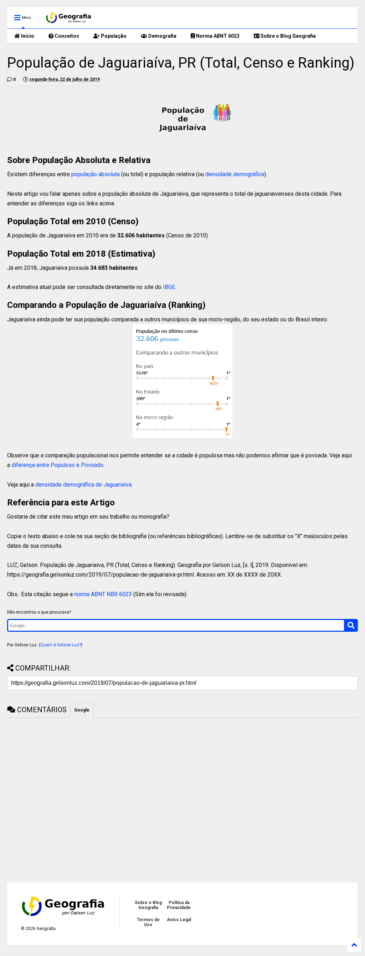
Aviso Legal (179, 919)
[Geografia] (69, 20)
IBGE (169, 287)
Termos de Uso (148, 922)
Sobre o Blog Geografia (287, 36)
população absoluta (95, 174)
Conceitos (66, 36)
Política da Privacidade (179, 905)
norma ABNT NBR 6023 (103, 594)
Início (27, 36)
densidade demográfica (234, 174)
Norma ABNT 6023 (217, 36)
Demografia (161, 36)
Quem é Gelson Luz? (60, 644)
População (113, 36)
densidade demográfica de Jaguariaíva (83, 484)
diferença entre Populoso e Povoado (57, 465)
